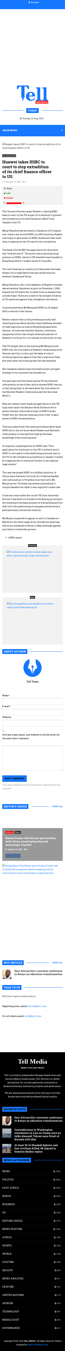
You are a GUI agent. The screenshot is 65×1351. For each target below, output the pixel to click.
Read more (13, 855)
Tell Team (32, 681)
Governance (11, 1327)
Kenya (6, 1196)
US (4, 1212)
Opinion (7, 1303)
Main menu (10, 130)
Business (8, 1204)
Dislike (9, 198)
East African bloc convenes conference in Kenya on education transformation (38, 972)
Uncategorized (9, 156)
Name (6, 695)
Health (7, 1270)
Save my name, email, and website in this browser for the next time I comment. (31, 736)
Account (35, 2)
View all (57, 806)
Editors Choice (12, 1220)
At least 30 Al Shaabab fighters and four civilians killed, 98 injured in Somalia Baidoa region (36, 1148)
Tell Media (32, 1061)
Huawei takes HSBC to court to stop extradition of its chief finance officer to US (27, 169)
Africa (7, 1237)
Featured (9, 832)
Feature (8, 1286)
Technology (10, 1311)
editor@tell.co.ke (37, 1006)
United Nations (13, 1294)
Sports (7, 1245)
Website (6, 717)
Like (8, 193)
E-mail (6, 706)
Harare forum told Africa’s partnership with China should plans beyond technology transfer (30, 841)
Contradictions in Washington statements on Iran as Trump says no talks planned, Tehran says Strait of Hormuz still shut (37, 1134)
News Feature (12, 1229)
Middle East (10, 1319)
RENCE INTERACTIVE (37, 1344)
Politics (8, 1179)
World (6, 1253)
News (17, 832)
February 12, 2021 (13, 181)
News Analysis (12, 1278)
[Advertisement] (32, 46)
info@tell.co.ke (33, 1016)
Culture (8, 1262)
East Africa (10, 1187)
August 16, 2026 (15, 849)
